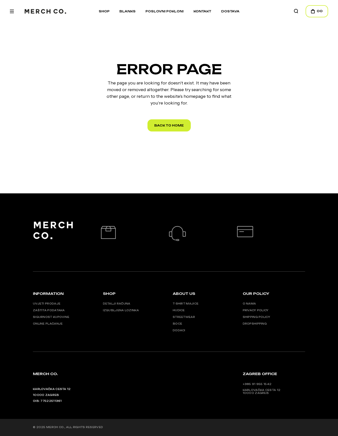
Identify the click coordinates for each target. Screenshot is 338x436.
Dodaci (179, 330)
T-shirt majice (185, 303)
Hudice (179, 310)
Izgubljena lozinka (121, 310)
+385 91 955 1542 (257, 384)
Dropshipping (255, 323)
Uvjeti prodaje (46, 303)
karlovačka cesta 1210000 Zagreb (262, 391)
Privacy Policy (256, 310)
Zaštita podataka (49, 310)
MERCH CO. (55, 427)
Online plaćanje (48, 323)
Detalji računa (116, 303)
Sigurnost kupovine (51, 316)
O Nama (249, 303)
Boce (177, 323)
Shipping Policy (256, 316)
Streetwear (184, 316)
